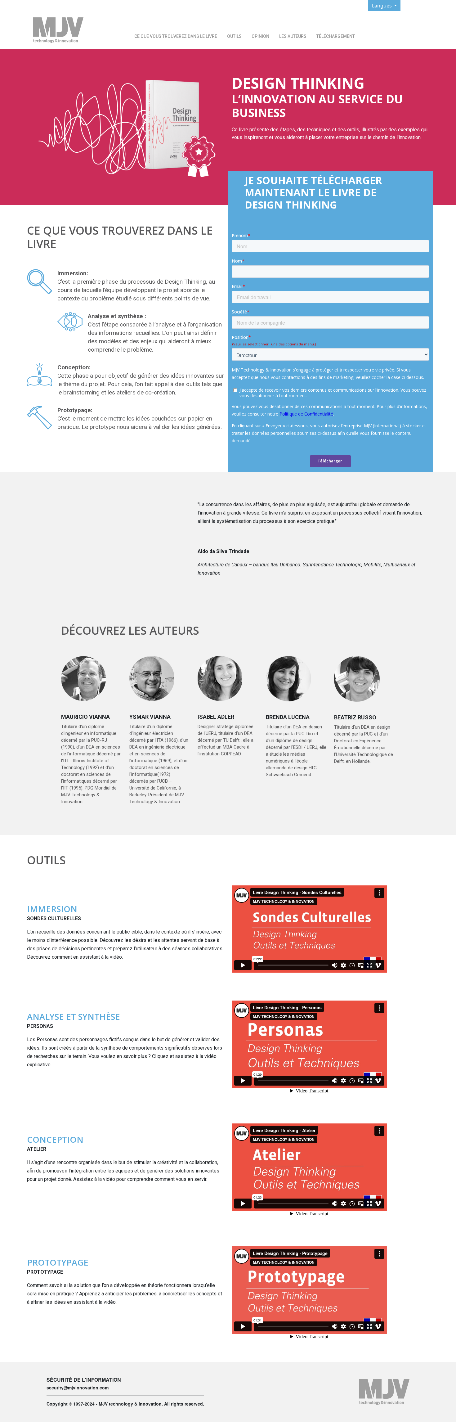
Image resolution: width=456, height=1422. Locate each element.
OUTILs (234, 36)
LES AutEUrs (292, 36)
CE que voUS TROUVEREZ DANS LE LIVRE (175, 36)
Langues (382, 5)
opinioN (260, 36)
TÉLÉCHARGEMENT (335, 36)
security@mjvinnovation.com (78, 1387)
